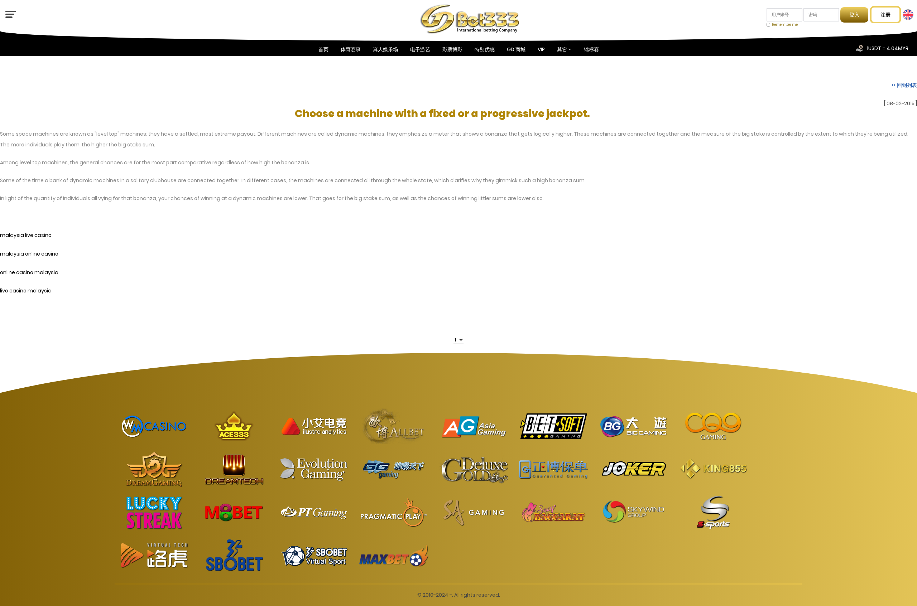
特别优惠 (485, 49)
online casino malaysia (29, 272)
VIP (541, 49)
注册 (885, 14)
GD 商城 (516, 49)
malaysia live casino (26, 235)
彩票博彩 (452, 49)
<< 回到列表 (904, 85)
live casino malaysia (26, 291)
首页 (323, 49)
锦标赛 (591, 49)
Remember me (785, 24)
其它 (562, 49)
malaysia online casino (29, 253)
